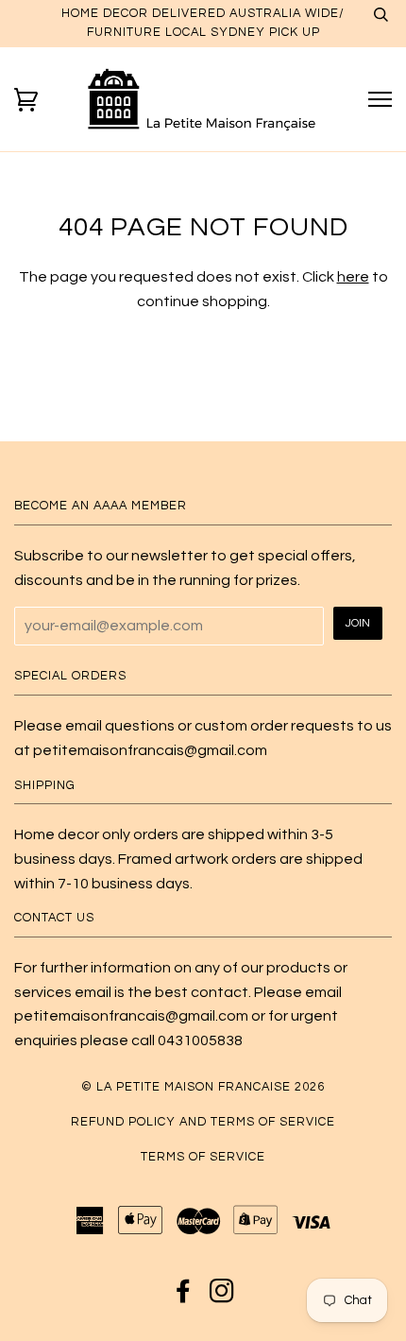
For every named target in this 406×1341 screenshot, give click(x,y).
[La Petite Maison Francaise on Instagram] (222, 1297)
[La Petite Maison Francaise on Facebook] (183, 1297)
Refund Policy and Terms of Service (203, 1122)
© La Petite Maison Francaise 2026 (203, 1087)
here (353, 276)
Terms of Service (203, 1157)
